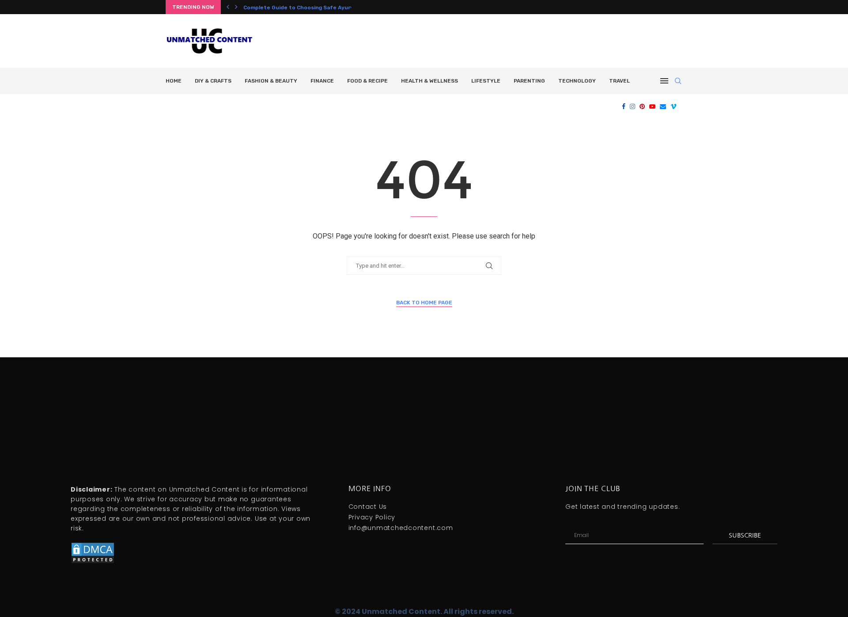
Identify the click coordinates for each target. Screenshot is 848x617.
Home (174, 81)
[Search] (678, 81)
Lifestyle (485, 81)
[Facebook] (623, 106)
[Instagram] (632, 106)
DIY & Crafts (213, 81)
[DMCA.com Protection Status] (93, 545)
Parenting (529, 81)
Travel (619, 81)
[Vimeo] (673, 106)
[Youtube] (652, 106)
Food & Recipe (367, 81)
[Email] (663, 106)
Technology (577, 81)
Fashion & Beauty (271, 81)
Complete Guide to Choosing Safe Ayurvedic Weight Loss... (323, 7)
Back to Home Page (424, 302)
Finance (322, 81)
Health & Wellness (429, 81)
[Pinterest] (642, 106)
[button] (227, 7)
